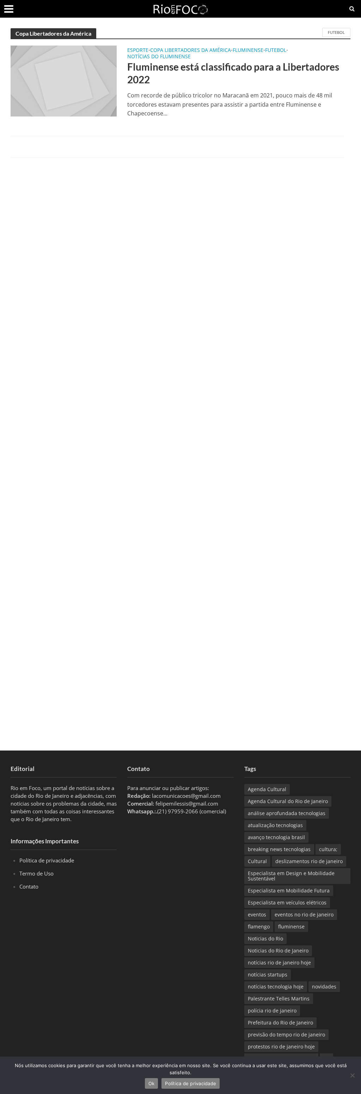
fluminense (291, 926)
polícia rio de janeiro (272, 1010)
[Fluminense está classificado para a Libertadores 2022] (64, 80)
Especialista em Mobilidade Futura (289, 890)
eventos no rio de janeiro (304, 914)
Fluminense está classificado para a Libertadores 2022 (233, 73)
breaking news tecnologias (279, 849)
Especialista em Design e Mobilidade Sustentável (291, 876)
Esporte (137, 50)
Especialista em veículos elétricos (287, 902)
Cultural (257, 861)
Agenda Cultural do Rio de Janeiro (288, 801)
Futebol (336, 32)
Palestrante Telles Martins (279, 998)
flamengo (259, 926)
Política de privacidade (46, 860)
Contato (28, 886)
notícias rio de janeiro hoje (279, 962)
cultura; (328, 849)
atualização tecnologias (275, 825)
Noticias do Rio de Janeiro (278, 950)
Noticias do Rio (265, 938)
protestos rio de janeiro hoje (281, 1046)
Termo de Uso (36, 873)
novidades (324, 986)
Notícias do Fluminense (159, 57)
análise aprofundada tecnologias (286, 813)
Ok (151, 1083)
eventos (257, 914)
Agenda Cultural (267, 789)
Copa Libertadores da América (190, 50)
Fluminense (248, 50)
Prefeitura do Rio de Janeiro (280, 1022)
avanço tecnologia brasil (276, 837)
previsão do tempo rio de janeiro (286, 1034)
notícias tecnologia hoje (276, 986)
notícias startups (267, 974)
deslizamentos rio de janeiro (309, 861)
